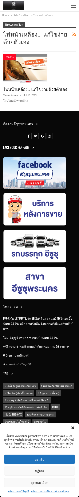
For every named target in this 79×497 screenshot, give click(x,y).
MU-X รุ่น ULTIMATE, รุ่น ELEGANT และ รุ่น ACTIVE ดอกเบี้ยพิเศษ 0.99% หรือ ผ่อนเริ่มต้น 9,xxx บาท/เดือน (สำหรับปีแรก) (38, 323)
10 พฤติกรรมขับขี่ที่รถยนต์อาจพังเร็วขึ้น (26, 407)
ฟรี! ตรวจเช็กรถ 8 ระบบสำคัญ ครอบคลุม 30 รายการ (36, 346)
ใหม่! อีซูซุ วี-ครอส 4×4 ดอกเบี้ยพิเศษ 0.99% (30, 337)
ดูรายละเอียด (39, 482)
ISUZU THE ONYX (13, 414)
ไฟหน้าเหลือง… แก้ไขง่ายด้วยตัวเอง (35, 89)
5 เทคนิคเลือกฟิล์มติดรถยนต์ (56, 386)
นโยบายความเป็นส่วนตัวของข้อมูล (50, 491)
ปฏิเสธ (39, 470)
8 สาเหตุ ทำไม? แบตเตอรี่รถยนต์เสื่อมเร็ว (27, 400)
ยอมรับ (39, 459)
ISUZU (55, 407)
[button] (73, 428)
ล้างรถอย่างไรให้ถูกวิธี (17, 364)
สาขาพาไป (40, 421)
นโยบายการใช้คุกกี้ (18, 491)
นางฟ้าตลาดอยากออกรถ (40, 414)
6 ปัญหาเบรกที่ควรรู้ (16, 355)
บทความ (9, 57)
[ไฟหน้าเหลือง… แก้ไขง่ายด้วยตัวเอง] (25, 68)
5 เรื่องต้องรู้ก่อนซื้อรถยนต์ (19, 393)
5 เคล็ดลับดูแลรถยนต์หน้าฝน (20, 386)
